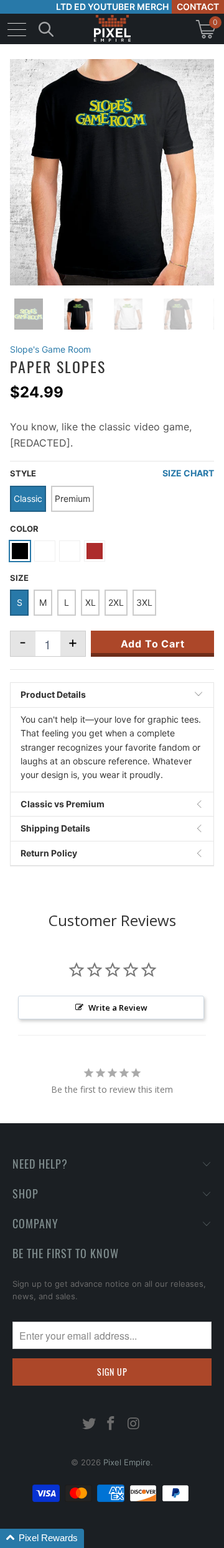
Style (23, 473)
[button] (42, 1538)
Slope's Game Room (50, 349)
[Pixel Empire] (112, 29)
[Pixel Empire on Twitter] (89, 1424)
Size (19, 578)
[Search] (46, 29)
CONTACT (198, 6)
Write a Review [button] (117, 1007)
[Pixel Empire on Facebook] (111, 1424)
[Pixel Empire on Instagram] (133, 1424)
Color (24, 529)
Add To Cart (153, 643)
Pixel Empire (127, 1462)
